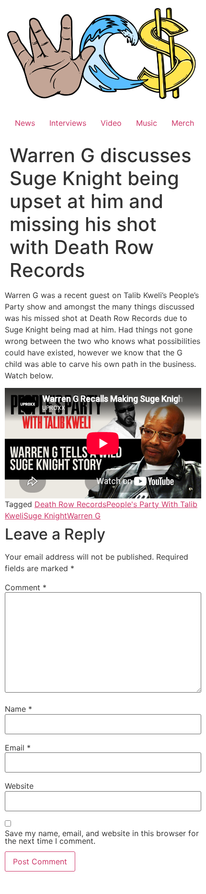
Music (146, 123)
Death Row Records (70, 504)
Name (18, 709)
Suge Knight (45, 515)
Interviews (67, 123)
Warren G (84, 515)
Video (111, 123)
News (25, 123)
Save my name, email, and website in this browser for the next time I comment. (102, 837)
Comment (25, 587)
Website (19, 786)
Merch (183, 123)
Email (18, 747)
